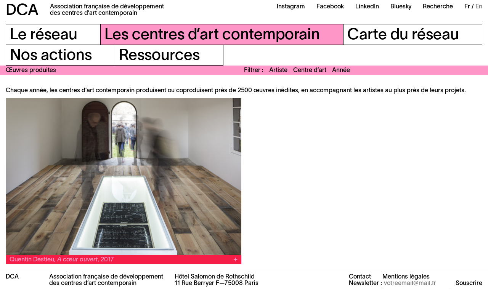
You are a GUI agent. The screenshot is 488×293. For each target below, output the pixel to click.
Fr (467, 7)
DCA (22, 11)
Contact (360, 277)
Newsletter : (365, 283)
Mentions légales (406, 277)
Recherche (438, 7)
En (478, 7)
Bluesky (400, 7)
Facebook (330, 7)
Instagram (291, 7)
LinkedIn (367, 7)
